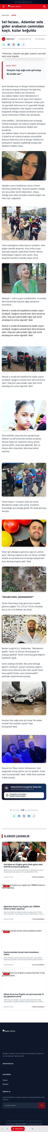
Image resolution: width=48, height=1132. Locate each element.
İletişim (5, 1084)
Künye (5, 1080)
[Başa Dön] (38, 1129)
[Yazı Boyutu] (7, 1129)
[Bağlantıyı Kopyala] (23, 45)
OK (42, 1105)
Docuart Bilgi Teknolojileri (18, 1124)
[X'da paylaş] (14, 45)
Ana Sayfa (5, 15)
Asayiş (13, 15)
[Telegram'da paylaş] (19, 45)
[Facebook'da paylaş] (9, 45)
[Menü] (4, 7)
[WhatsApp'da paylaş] (4, 45)
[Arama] (44, 6)
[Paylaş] (32, 1129)
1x (26, 1129)
